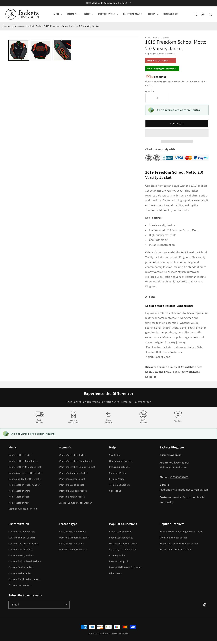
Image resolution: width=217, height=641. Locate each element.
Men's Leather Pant (18, 502)
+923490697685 (179, 477)
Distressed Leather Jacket (123, 543)
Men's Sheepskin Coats (71, 543)
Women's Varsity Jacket (72, 496)
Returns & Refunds (119, 466)
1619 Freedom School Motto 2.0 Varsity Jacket (72, 26)
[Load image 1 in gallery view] (18, 50)
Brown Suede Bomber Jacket (175, 549)
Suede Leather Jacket (121, 537)
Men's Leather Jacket (20, 455)
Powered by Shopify (119, 633)
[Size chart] (156, 77)
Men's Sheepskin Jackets (72, 531)
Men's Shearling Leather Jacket (25, 472)
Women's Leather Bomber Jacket (77, 466)
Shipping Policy (117, 472)
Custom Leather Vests (20, 585)
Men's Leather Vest (18, 496)
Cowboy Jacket (117, 555)
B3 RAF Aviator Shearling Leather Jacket (181, 531)
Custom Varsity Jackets (21, 555)
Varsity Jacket (174, 190)
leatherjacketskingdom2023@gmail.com (184, 489)
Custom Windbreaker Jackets (24, 579)
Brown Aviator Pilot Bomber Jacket (179, 543)
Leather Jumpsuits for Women (75, 502)
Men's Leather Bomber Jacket (24, 466)
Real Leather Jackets (158, 347)
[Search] (195, 14)
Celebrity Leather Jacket (122, 549)
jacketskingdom (103, 633)
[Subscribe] (65, 605)
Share (152, 296)
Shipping (149, 53)
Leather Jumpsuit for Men (22, 508)
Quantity (149, 91)
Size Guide (115, 455)
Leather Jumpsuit (119, 561)
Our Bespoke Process (120, 460)
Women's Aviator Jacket (72, 478)
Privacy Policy (116, 478)
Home (6, 26)
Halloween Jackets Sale (27, 26)
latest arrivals (181, 281)
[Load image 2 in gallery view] (41, 50)
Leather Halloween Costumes (164, 352)
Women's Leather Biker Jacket (75, 460)
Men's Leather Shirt (19, 490)
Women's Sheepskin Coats (73, 549)
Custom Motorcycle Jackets (23, 543)
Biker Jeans (115, 573)
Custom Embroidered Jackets (24, 561)
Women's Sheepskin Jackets (74, 537)
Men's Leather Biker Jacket (23, 460)
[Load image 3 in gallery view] (62, 50)
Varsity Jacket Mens (158, 357)
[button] (177, 133)
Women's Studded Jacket (73, 490)
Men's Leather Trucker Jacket (24, 484)
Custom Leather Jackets (21, 531)
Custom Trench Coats (20, 549)
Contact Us (115, 490)
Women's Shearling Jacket (73, 472)
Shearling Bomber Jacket (173, 537)
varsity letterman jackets (191, 277)
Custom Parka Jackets (20, 573)
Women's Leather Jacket (72, 455)
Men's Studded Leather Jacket (25, 478)
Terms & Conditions (120, 484)
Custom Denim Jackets (21, 567)
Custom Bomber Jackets (21, 537)
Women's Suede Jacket (71, 484)
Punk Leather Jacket (120, 531)
